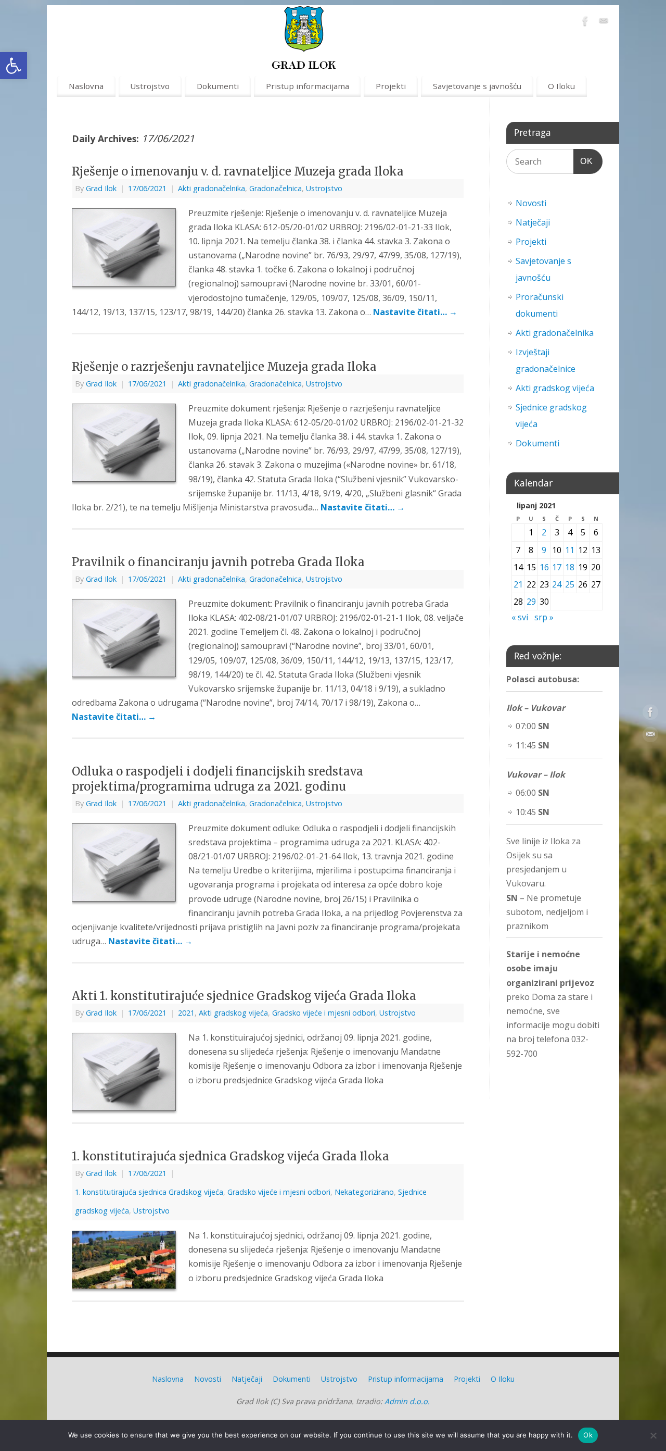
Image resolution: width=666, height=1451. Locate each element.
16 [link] (544, 567)
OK (583, 161)
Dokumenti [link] (218, 86)
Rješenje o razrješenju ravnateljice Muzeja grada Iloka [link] (224, 366)
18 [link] (569, 567)
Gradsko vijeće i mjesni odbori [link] (323, 1013)
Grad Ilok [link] (101, 188)
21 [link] (518, 584)
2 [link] (544, 532)
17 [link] (556, 567)
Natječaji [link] (533, 222)
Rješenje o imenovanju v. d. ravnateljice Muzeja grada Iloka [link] (238, 171)
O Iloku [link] (561, 86)
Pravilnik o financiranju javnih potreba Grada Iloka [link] (218, 562)
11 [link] (569, 550)
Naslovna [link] (86, 86)
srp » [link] (544, 617)
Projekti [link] (391, 86)
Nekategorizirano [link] (364, 1192)
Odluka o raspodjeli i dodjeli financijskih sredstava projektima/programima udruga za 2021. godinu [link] (217, 779)
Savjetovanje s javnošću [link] (477, 86)
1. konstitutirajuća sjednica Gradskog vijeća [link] (149, 1192)
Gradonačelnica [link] (275, 188)
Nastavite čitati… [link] (415, 312)
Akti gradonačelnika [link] (211, 188)
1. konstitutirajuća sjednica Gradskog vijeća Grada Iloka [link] (230, 1156)
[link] (13, 65)
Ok (588, 1435)
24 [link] (556, 584)
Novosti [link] (531, 203)
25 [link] (569, 584)
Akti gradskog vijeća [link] (233, 1013)
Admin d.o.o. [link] (407, 1401)
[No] (653, 1435)
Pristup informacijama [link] (307, 86)
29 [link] (531, 601)
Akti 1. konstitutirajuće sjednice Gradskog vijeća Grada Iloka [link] (244, 996)
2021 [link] (186, 1013)
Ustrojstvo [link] (150, 86)
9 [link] (544, 550)
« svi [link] (519, 617)
